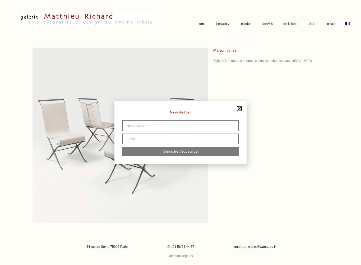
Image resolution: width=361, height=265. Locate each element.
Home (201, 24)
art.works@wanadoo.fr (260, 247)
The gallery (222, 24)
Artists (311, 24)
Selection (245, 24)
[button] (239, 109)
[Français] (347, 23)
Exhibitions (290, 24)
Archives (267, 24)
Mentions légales (180, 256)
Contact (330, 24)
